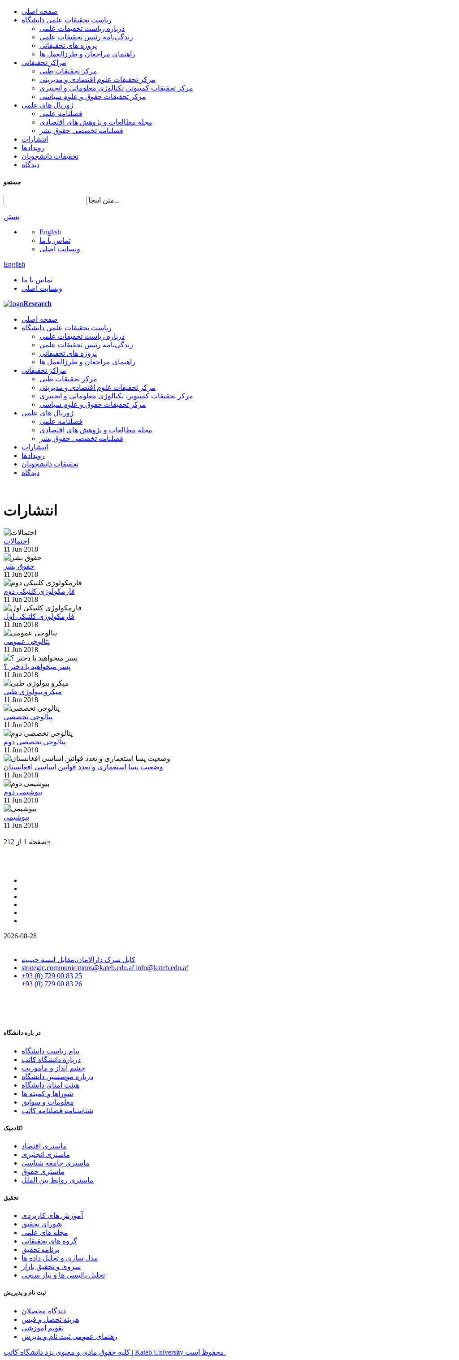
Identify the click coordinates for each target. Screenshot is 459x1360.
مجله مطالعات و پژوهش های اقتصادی (95, 122)
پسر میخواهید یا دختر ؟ (37, 666)
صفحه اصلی (40, 11)
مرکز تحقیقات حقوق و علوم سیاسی (92, 96)
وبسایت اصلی (59, 249)
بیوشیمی (16, 817)
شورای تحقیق (42, 1224)
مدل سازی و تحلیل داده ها (60, 1258)
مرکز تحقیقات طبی (68, 71)
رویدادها (33, 147)
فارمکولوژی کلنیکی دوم (39, 591)
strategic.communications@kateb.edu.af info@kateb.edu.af (105, 967)
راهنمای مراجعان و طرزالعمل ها (87, 54)
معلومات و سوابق (48, 1102)
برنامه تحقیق (40, 1249)
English (50, 232)
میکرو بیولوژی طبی (33, 691)
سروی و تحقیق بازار (51, 1266)
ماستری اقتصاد (44, 1146)
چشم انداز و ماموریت (53, 1068)
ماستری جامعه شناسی (56, 1163)
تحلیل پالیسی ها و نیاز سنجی (63, 1275)
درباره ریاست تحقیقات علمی (82, 28)
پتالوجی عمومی (27, 641)
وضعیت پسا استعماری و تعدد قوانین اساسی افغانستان (83, 767)
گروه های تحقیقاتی (49, 1241)
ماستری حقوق (43, 1171)
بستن (11, 216)
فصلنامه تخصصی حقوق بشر (81, 130)
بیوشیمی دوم (23, 792)
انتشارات (35, 139)
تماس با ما (54, 240)
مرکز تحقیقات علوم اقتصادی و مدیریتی (97, 79)
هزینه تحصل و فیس (50, 1319)
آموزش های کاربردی (52, 1215)
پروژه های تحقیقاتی (68, 45)
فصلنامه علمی (60, 113)
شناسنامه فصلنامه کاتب (57, 1110)
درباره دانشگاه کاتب (51, 1059)
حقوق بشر (19, 566)
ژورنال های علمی (48, 105)
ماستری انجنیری (46, 1154)
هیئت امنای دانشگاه (50, 1085)
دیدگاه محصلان (44, 1311)
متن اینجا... (104, 200)
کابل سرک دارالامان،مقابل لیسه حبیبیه (78, 959)
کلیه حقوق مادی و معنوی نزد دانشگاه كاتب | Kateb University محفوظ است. (115, 1352)
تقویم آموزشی (43, 1328)
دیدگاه (30, 164)
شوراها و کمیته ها (47, 1093)
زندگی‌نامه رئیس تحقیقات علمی (86, 37)
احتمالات (16, 541)
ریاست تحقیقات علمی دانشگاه (67, 20)
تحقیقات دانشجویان (50, 156)
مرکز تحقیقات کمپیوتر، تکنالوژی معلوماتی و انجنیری (116, 88)
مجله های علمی (45, 1232)
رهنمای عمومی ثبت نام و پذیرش (69, 1336)
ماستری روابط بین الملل (58, 1180)
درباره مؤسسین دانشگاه (57, 1076)
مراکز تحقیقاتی (44, 62)
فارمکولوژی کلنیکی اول (39, 616)
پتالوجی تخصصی (28, 717)
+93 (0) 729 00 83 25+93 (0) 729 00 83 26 (52, 980)
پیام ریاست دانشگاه (50, 1051)
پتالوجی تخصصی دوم (34, 742)
